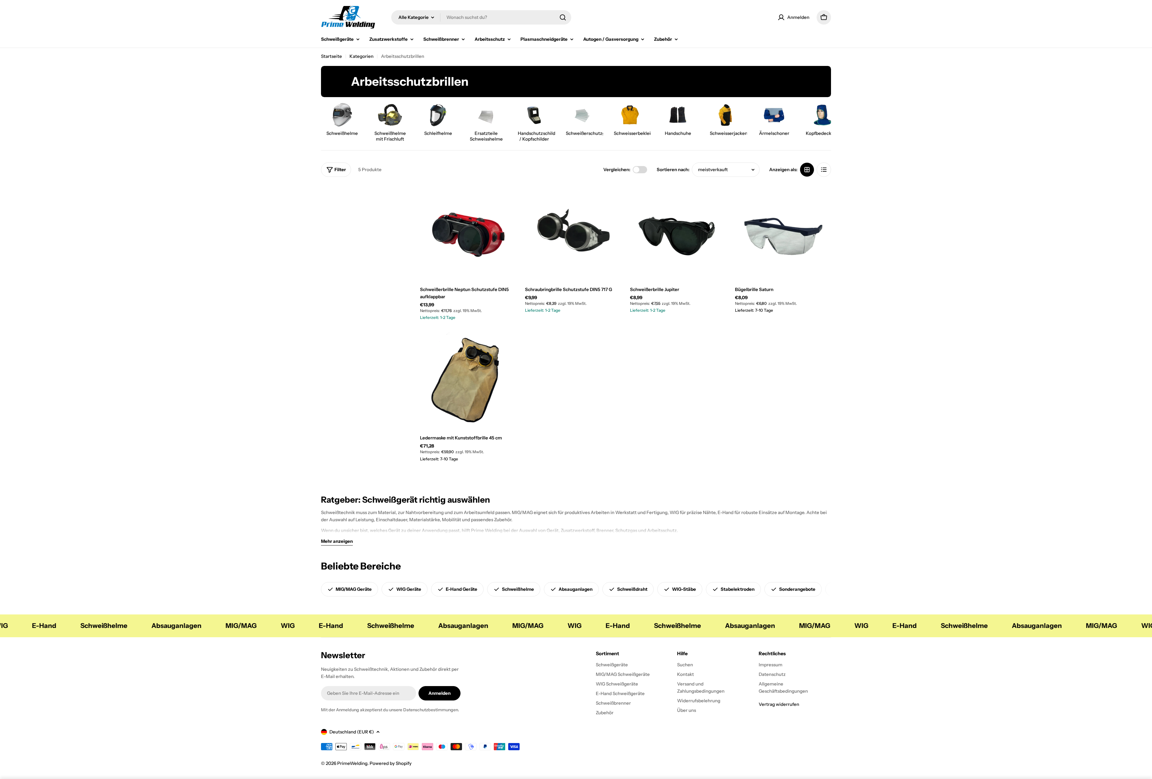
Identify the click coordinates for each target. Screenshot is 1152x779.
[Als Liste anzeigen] (824, 169)
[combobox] (481, 17)
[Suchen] (562, 17)
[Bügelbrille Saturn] (783, 232)
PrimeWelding (352, 763)
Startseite (331, 56)
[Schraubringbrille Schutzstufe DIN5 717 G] (573, 232)
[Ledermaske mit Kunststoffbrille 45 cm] (468, 380)
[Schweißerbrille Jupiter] (678, 232)
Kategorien (362, 56)
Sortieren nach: (673, 169)
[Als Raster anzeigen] (807, 169)
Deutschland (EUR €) (351, 732)
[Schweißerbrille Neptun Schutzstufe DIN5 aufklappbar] (468, 232)
